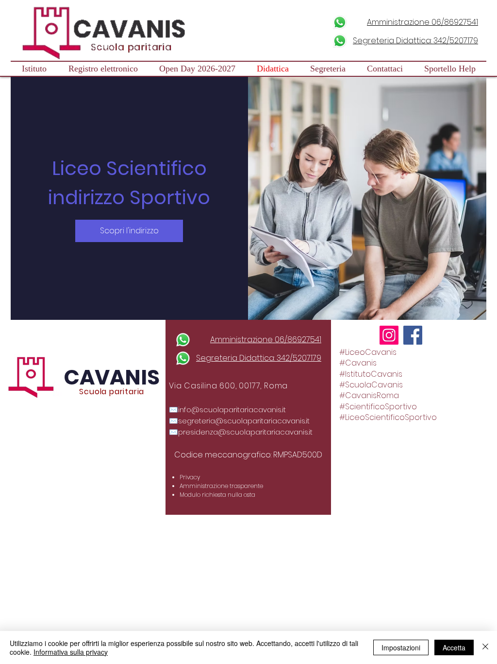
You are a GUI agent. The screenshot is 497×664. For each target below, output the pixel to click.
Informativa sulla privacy (70, 652)
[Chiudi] (485, 647)
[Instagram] (389, 335)
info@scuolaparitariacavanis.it (232, 409)
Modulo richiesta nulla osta (217, 494)
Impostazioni (400, 647)
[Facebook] (412, 335)
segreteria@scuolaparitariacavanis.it (244, 421)
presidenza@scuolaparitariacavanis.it (245, 432)
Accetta (454, 647)
